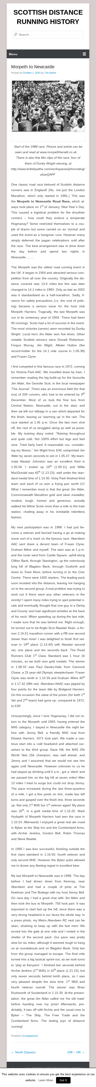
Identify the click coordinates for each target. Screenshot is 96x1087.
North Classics (23, 1052)
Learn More (45, 1080)
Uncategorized (30, 1035)
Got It (63, 1080)
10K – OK (76, 1052)
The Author (50, 72)
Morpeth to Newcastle (32, 66)
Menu (13, 54)
